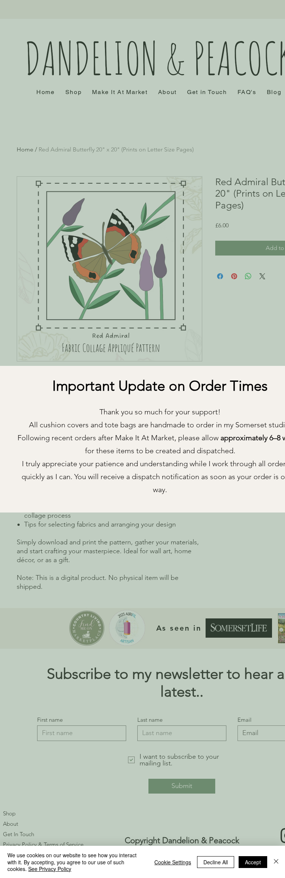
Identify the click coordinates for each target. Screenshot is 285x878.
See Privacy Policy (49, 868)
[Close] (276, 862)
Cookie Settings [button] (172, 862)
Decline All (215, 862)
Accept (253, 862)
